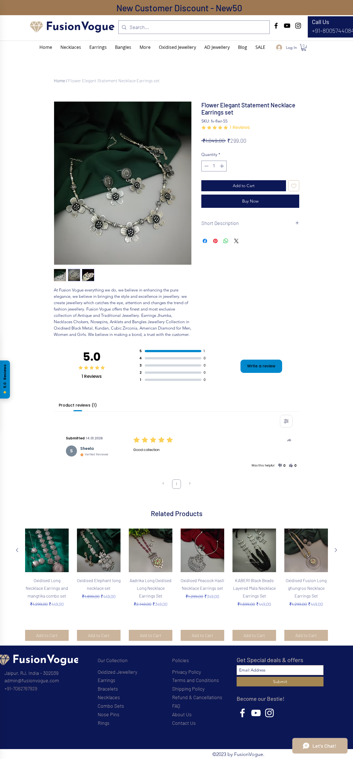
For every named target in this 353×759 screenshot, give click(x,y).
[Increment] (222, 166)
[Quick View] (47, 550)
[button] (145, 47)
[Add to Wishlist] (293, 186)
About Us (182, 714)
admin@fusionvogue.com (31, 680)
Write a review (261, 366)
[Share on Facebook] (205, 241)
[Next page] (190, 484)
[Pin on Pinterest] (215, 241)
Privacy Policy (186, 672)
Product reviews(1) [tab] (78, 405)
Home (59, 80)
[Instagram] (298, 26)
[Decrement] (206, 166)
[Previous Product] (17, 550)
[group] (176, 584)
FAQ (176, 706)
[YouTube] (287, 26)
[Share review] (289, 440)
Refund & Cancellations (197, 697)
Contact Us (184, 723)
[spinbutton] (214, 166)
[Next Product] (336, 550)
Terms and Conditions (195, 680)
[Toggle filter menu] (286, 421)
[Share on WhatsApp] (226, 241)
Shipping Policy (188, 689)
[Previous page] (163, 484)
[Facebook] (276, 26)
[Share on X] (236, 241)
